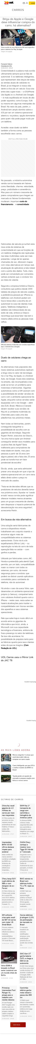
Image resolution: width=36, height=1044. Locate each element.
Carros (18, 9)
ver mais (16, 1025)
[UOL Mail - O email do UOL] (24, 3)
